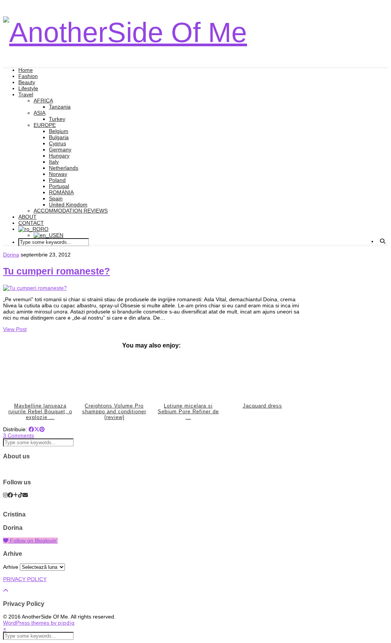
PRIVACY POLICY (25, 579)
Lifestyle (28, 88)
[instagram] (5, 495)
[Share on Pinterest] (42, 429)
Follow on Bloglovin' (33, 540)
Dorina (11, 255)
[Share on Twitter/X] (36, 429)
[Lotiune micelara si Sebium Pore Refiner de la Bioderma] (188, 377)
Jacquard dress (262, 406)
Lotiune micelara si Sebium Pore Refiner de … (188, 412)
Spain (56, 198)
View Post (15, 329)
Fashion (28, 76)
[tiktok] (20, 495)
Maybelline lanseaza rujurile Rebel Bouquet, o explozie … (40, 412)
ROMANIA (61, 192)
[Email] (25, 495)
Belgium (58, 131)
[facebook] (10, 495)
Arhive (10, 567)
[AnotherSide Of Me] (125, 32)
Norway (58, 174)
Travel (25, 94)
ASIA (39, 113)
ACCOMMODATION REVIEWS (71, 211)
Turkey (57, 119)
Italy (54, 162)
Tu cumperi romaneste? (56, 271)
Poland (57, 180)
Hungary (59, 156)
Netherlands (63, 168)
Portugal (59, 186)
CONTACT (31, 223)
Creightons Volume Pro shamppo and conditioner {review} (114, 412)
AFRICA (43, 100)
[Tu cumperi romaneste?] (35, 288)
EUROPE (45, 125)
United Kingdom (68, 204)
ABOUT (27, 217)
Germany (60, 149)
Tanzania (60, 107)
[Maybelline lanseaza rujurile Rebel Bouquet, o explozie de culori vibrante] (40, 377)
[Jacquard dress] (262, 377)
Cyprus (57, 143)
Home (25, 70)
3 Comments (18, 435)
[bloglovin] (15, 495)
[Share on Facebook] (31, 429)
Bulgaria (59, 137)
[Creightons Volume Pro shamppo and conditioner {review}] (114, 377)
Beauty (26, 82)
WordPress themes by (39, 623)
